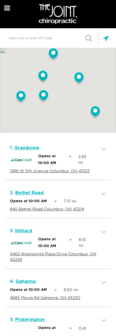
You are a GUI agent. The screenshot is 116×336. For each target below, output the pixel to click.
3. (21, 231)
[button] (43, 97)
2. (27, 193)
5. (27, 319)
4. (23, 281)
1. (24, 148)
